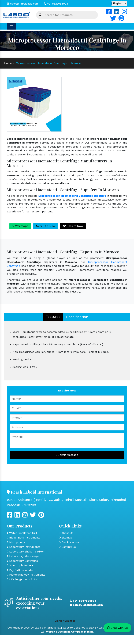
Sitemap (66, 537)
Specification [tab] (77, 317)
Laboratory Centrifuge (23, 560)
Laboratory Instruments (24, 546)
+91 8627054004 (57, 3)
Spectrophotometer (21, 565)
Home (8, 63)
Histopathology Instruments (26, 574)
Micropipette (16, 542)
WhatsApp (21, 226)
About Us (67, 533)
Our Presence (70, 542)
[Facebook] (109, 13)
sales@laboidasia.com (24, 3)
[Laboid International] (17, 14)
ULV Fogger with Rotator (24, 579)
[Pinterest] (121, 19)
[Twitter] (113, 19)
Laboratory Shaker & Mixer (26, 551)
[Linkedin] (116, 13)
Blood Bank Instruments (24, 537)
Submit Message (67, 454)
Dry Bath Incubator (21, 570)
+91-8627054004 (84, 600)
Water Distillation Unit (22, 533)
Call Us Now (47, 226)
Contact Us (68, 546)
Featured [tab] (53, 317)
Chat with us (119, 627)
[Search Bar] (40, 15)
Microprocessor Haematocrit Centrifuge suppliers (72, 195)
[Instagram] (124, 13)
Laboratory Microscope (23, 556)
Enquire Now (74, 226)
